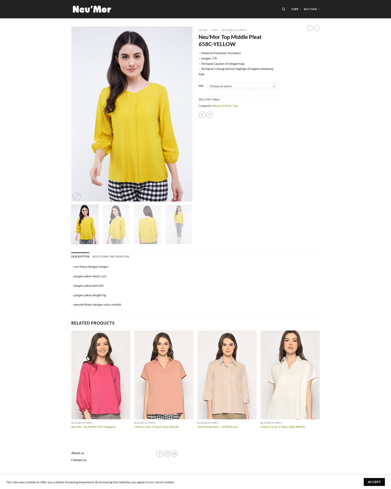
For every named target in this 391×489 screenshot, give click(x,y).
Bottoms (310, 9)
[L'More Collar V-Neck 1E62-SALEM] (163, 374)
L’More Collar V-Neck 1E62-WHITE (283, 426)
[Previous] (78, 113)
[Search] (283, 9)
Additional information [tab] (110, 256)
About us (77, 453)
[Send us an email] (174, 453)
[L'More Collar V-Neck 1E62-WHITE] (290, 374)
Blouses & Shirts (234, 30)
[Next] (185, 113)
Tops (294, 9)
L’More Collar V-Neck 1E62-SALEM (156, 426)
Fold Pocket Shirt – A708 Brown (218, 426)
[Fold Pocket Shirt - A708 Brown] (227, 374)
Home (203, 30)
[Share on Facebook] (202, 114)
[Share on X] (209, 114)
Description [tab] (80, 256)
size (201, 85)
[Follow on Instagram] (167, 453)
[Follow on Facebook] (159, 453)
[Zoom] (77, 196)
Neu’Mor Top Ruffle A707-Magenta (93, 426)
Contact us (79, 460)
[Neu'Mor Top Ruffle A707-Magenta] (100, 374)
